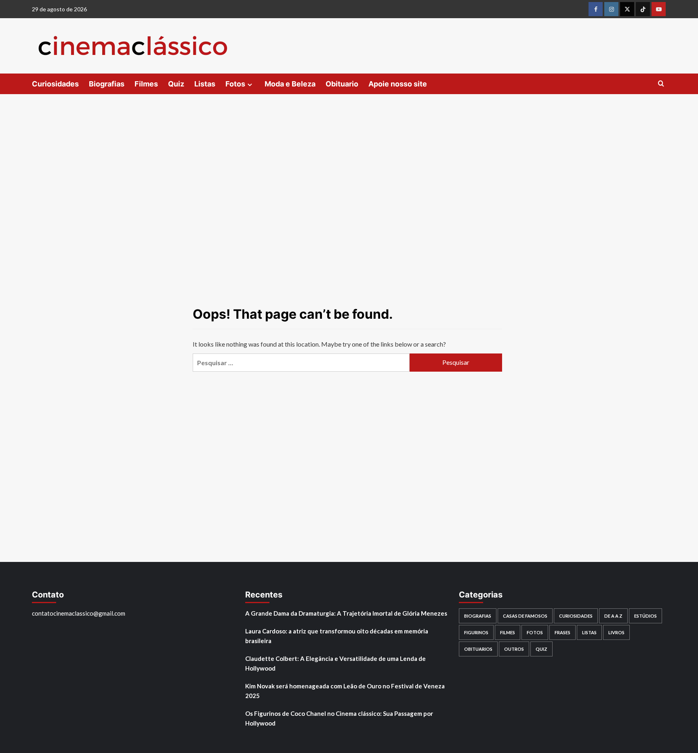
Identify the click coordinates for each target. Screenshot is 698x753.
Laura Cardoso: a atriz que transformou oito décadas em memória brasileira (336, 635)
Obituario (342, 84)
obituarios (478, 649)
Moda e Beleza (290, 84)
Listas (204, 84)
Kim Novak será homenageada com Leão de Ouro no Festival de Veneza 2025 (345, 690)
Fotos (235, 84)
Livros (616, 632)
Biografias (106, 84)
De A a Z (613, 615)
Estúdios (645, 615)
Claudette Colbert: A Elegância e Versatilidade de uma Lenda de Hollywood (335, 663)
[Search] (661, 84)
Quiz (176, 84)
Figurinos (476, 632)
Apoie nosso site (397, 84)
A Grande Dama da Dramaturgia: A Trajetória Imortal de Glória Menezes (346, 613)
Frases (562, 632)
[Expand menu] (249, 84)
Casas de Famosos (525, 615)
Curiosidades (55, 84)
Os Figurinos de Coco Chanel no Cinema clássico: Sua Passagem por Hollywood (339, 718)
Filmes (146, 84)
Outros (514, 649)
